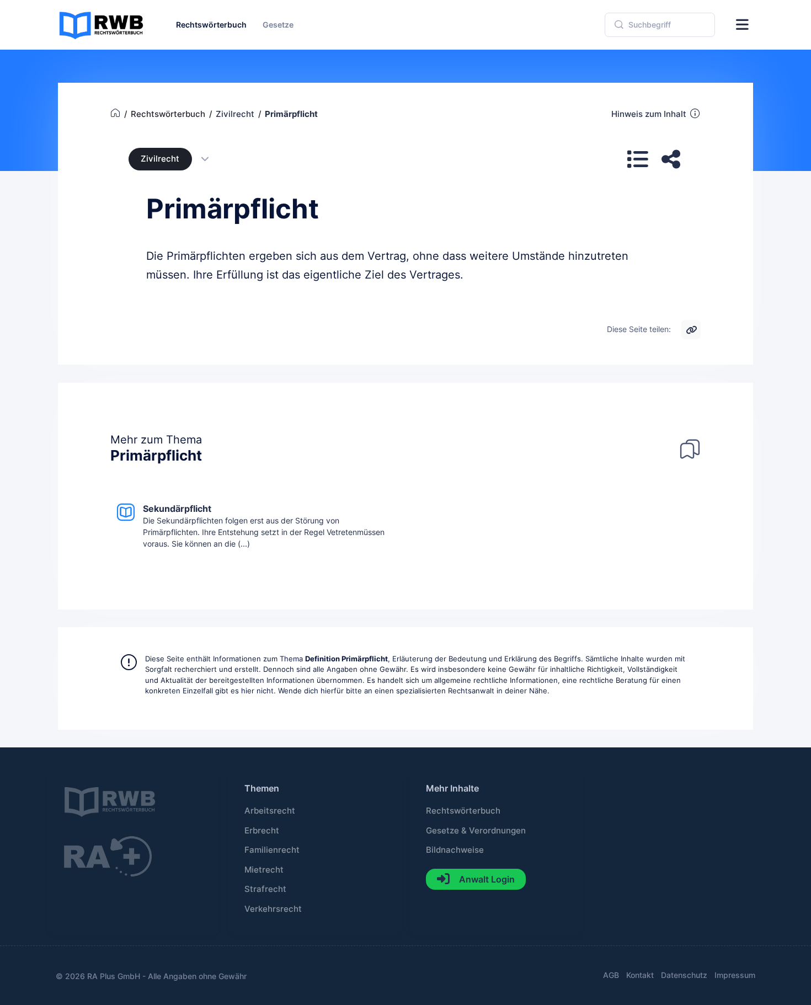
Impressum (734, 975)
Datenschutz (684, 975)
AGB (611, 975)
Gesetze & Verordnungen (476, 831)
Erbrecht (261, 831)
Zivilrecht (160, 159)
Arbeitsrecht (269, 811)
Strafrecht (265, 889)
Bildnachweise (455, 850)
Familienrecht (272, 850)
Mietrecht (264, 870)
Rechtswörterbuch (463, 811)
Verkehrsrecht (273, 909)
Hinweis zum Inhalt (648, 114)
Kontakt (640, 975)
